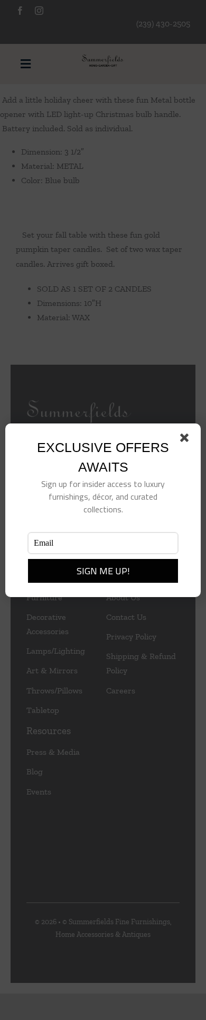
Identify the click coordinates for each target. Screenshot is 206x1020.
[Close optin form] (186, 440)
